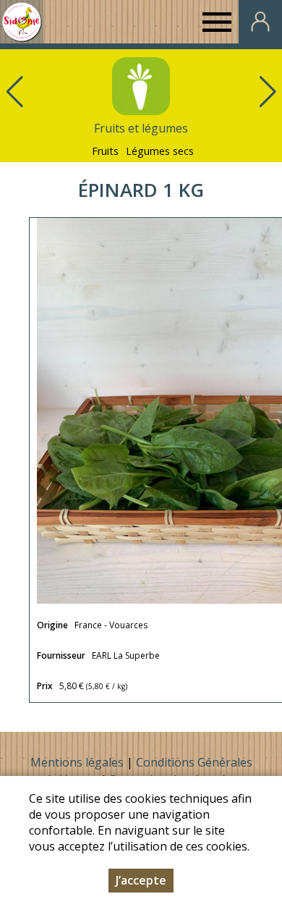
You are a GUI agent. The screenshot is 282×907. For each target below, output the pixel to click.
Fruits (105, 151)
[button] (267, 91)
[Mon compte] (260, 21)
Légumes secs (160, 151)
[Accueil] (21, 21)
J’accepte (141, 880)
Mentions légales (77, 762)
